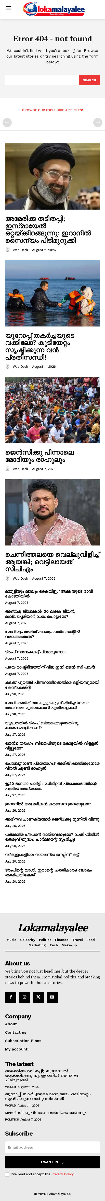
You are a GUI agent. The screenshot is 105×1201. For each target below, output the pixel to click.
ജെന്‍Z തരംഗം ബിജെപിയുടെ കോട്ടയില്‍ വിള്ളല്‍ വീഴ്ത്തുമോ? (51, 745)
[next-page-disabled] (97, 122)
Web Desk (20, 250)
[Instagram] (24, 997)
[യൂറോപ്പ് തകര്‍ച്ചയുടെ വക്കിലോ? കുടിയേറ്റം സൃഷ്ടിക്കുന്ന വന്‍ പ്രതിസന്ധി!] (52, 293)
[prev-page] (7, 122)
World (10, 1087)
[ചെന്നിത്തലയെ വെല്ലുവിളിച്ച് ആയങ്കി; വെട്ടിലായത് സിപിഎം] (52, 512)
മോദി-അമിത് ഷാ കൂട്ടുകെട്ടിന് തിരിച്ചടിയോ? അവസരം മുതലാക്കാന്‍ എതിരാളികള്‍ (47, 705)
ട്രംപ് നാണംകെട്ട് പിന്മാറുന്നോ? (36, 651)
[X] (38, 997)
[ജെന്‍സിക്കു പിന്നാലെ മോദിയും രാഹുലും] (52, 410)
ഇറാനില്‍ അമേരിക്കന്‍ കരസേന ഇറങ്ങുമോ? (48, 803)
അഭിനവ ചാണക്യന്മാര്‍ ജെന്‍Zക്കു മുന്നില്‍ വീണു (52, 819)
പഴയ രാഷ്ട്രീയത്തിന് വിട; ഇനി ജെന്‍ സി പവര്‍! (50, 667)
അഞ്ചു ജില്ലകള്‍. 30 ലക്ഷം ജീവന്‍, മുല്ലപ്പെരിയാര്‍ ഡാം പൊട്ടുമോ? (40, 614)
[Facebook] (10, 997)
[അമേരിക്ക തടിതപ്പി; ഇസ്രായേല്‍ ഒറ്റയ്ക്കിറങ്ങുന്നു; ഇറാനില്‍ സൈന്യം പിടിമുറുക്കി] (52, 176)
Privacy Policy (62, 1174)
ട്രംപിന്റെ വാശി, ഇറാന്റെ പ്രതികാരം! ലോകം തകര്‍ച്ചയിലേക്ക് (48, 872)
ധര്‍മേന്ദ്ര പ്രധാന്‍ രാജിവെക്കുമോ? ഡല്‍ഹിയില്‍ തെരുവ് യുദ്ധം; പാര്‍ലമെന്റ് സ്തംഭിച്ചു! (52, 837)
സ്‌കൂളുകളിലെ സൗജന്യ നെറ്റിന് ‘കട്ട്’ (42, 854)
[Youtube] (52, 997)
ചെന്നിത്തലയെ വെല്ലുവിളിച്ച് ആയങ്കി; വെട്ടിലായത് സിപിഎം (52, 561)
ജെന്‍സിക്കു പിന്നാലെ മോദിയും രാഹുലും (39, 456)
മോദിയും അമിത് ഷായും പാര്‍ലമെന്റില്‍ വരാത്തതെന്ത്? (42, 634)
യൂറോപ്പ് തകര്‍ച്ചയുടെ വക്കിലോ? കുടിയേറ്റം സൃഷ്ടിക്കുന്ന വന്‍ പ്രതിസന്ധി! (39, 346)
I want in (49, 1162)
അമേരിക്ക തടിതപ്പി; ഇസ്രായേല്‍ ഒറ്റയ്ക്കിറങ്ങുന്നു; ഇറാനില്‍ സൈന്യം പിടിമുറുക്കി (48, 229)
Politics (12, 1119)
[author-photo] (8, 249)
